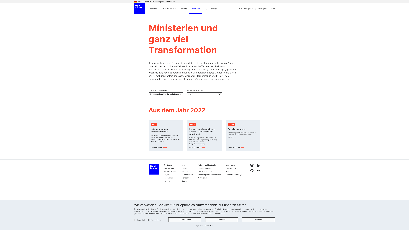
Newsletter (202, 178)
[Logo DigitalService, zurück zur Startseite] (139, 8)
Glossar (184, 181)
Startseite (168, 165)
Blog (205, 9)
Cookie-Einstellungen (234, 174)
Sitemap (229, 171)
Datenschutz (220, 213)
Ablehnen (258, 220)
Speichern (221, 220)
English (272, 9)
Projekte (183, 9)
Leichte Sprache (262, 9)
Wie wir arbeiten (169, 9)
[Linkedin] (258, 166)
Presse (184, 168)
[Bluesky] (251, 166)
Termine (184, 171)
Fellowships (195, 9)
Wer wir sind (155, 9)
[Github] (251, 171)
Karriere (214, 9)
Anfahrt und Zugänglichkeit (209, 165)
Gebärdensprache (247, 9)
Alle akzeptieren (185, 220)
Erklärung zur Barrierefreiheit (209, 175)
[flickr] (258, 171)
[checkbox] (135, 220)
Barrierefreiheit (187, 175)
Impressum (199, 226)
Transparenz (186, 178)
